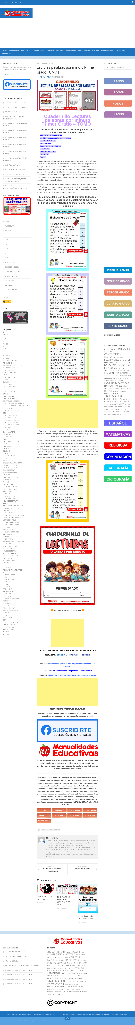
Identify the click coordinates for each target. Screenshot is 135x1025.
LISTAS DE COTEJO (9, 520)
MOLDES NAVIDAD (8, 53)
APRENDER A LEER (9, 370)
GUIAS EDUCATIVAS (9, 499)
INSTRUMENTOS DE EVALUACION (14, 506)
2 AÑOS (5, 334)
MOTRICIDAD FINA (9, 560)
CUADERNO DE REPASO (74, 50)
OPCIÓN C (86, 655)
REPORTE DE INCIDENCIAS (11, 613)
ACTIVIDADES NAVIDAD (10, 361)
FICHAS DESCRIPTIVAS (10, 487)
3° (7, 244)
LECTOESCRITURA (111, 386)
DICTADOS (6, 444)
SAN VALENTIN (116, 414)
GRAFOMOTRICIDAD (9, 496)
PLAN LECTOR (7, 582)
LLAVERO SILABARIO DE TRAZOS (15, 103)
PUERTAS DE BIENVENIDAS (12, 598)
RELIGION (6, 606)
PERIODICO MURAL (9, 572)
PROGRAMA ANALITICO (10, 591)
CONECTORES (7, 408)
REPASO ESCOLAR (9, 608)
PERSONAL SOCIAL (9, 575)
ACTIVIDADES (7, 358)
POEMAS (6, 584)
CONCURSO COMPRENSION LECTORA (15, 406)
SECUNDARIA (7, 618)
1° (7, 235)
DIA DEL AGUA (123, 360)
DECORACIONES (8, 430)
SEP (4, 620)
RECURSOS (7, 601)
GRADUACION (7, 494)
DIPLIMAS (6, 449)
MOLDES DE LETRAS (10, 551)
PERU (5, 577)
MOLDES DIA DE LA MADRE (12, 556)
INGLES (5, 503)
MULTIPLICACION (110, 404)
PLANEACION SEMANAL (112, 409)
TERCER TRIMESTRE (9, 629)
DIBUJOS (6, 439)
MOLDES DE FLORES (10, 549)
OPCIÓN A (61, 655)
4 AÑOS (5, 344)
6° (7, 258)
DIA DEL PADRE (8, 437)
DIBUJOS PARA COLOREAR (11, 441)
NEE (4, 565)
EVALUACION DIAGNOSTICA (77, 963)
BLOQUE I (6, 380)
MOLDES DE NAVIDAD (55, 984)
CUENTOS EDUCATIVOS (11, 425)
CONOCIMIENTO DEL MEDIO (12, 411)
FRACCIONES (7, 491)
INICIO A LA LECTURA (125, 378)
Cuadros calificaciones (10, 422)
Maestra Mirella (45, 77)
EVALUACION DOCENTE (10, 465)
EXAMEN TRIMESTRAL (10, 472)
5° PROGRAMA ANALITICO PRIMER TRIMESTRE (20, 975)
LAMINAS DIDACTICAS (116, 383)
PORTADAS (6, 587)
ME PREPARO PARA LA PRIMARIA (13, 541)
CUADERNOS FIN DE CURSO (12, 420)
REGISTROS (7, 603)
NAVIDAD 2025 (120, 50)
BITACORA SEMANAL (11, 112)
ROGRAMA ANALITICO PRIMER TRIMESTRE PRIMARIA (22, 966)
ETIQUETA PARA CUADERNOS (12, 463)
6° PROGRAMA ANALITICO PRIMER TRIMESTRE (20, 970)
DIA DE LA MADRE (9, 432)
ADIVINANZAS (7, 363)
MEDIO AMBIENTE (8, 544)
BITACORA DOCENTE (10, 377)
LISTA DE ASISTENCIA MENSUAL (13, 515)
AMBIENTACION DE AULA (11, 368)
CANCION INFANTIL (9, 391)
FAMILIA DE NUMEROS (10, 484)
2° (7, 240)
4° (7, 249)
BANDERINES (7, 375)
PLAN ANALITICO (126, 407)
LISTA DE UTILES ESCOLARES (13, 518)
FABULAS (6, 482)
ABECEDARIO (7, 356)
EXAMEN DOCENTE (9, 470)
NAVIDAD (6, 563)
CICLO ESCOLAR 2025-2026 (12, 396)
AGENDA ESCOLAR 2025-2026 (12, 365)
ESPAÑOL (44, 830)
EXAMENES (6, 475)
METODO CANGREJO (10, 546)
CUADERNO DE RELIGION (11, 415)
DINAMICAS (7, 446)
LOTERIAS (6, 527)
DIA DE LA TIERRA (122, 363)
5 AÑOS (5, 349)
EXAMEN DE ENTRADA (10, 468)
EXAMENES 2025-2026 (10, 477)
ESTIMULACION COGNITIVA (12, 460)
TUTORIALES (7, 634)
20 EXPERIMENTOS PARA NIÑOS (15, 170)
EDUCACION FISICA (9, 456)
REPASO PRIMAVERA (91, 50)
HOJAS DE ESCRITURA (10, 501)
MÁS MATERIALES (9, 534)
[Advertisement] (67, 33)
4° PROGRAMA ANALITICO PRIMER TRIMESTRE (20, 979)
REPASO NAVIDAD (117, 412)
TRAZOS (6, 632)
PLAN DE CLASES (39, 50)
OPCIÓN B (73, 655)
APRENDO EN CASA (9, 372)
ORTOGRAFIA (7, 568)
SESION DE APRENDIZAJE (11, 622)
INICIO (5, 2)
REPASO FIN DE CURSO (10, 610)
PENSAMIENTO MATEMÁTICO (12, 570)
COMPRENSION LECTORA (45, 63)
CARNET (5, 394)
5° (7, 253)
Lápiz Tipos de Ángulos (12, 165)
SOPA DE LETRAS (9, 627)
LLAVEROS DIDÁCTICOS (11, 522)
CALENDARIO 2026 (9, 387)
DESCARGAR (50, 655)
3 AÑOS (5, 339)
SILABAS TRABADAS (10, 625)
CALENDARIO (7, 384)
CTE (4, 413)
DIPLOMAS (6, 451)
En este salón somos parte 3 (14, 174)
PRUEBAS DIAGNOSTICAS (11, 596)
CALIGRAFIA (7, 389)
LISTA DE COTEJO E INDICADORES (16, 107)
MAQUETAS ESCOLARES (11, 532)
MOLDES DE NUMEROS (10, 553)
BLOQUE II (6, 382)
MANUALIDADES (107, 50)
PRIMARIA (21, 2)
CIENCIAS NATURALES (10, 399)
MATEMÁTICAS (8, 539)
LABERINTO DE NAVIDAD (11, 508)
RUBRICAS (6, 615)
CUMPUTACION (8, 427)
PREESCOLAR (12, 2)
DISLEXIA (6, 453)
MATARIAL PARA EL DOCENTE (12, 537)
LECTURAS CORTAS (54, 830)
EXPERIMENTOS (8, 480)
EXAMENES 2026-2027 (55, 50)
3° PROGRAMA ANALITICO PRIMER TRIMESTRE (20, 984)
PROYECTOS (7, 594)
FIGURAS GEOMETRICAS (11, 489)
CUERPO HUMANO (119, 357)
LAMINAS (6, 510)
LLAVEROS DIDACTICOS (11, 525)
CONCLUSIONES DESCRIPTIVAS (13, 403)
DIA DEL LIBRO (7, 434)
